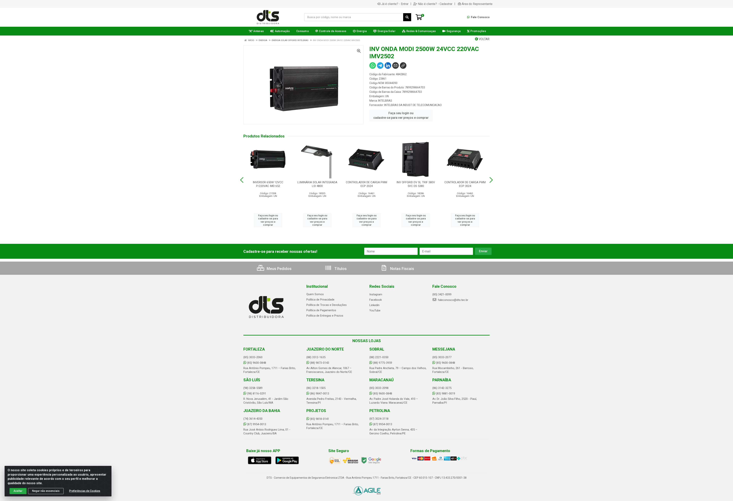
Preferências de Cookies (84, 490)
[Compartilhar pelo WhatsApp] (372, 65)
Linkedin (374, 305)
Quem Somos (315, 294)
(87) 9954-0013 (256, 424)
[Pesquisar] (407, 17)
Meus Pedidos (278, 268)
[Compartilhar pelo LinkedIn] (388, 65)
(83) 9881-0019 (445, 393)
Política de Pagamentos (321, 310)
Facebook (375, 299)
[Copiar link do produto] (403, 65)
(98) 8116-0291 (256, 393)
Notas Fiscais (401, 268)
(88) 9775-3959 (382, 362)
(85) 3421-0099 (441, 294)
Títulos (340, 268)
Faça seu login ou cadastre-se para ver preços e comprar (401, 115)
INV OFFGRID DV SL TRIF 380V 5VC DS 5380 (415, 184)
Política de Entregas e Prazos (324, 315)
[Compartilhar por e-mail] (395, 65)
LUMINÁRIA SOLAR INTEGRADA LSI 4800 (317, 184)
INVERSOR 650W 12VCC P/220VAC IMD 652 (268, 184)
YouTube (374, 310)
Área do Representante (477, 3)
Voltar (483, 39)
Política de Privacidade (320, 299)
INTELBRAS (385, 100)
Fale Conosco (480, 17)
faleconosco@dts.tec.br (452, 300)
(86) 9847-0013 (319, 393)
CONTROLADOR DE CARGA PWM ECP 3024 (465, 184)
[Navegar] (242, 180)
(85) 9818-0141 (319, 419)
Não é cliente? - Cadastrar (435, 3)
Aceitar (18, 490)
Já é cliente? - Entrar (394, 3)
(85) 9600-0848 (256, 362)
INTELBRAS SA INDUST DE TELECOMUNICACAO (413, 105)
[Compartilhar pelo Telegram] (380, 65)
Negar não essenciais (46, 490)
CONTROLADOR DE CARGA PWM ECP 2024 (366, 184)
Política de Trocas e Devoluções (326, 305)
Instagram (375, 294)
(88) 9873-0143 (319, 362)
